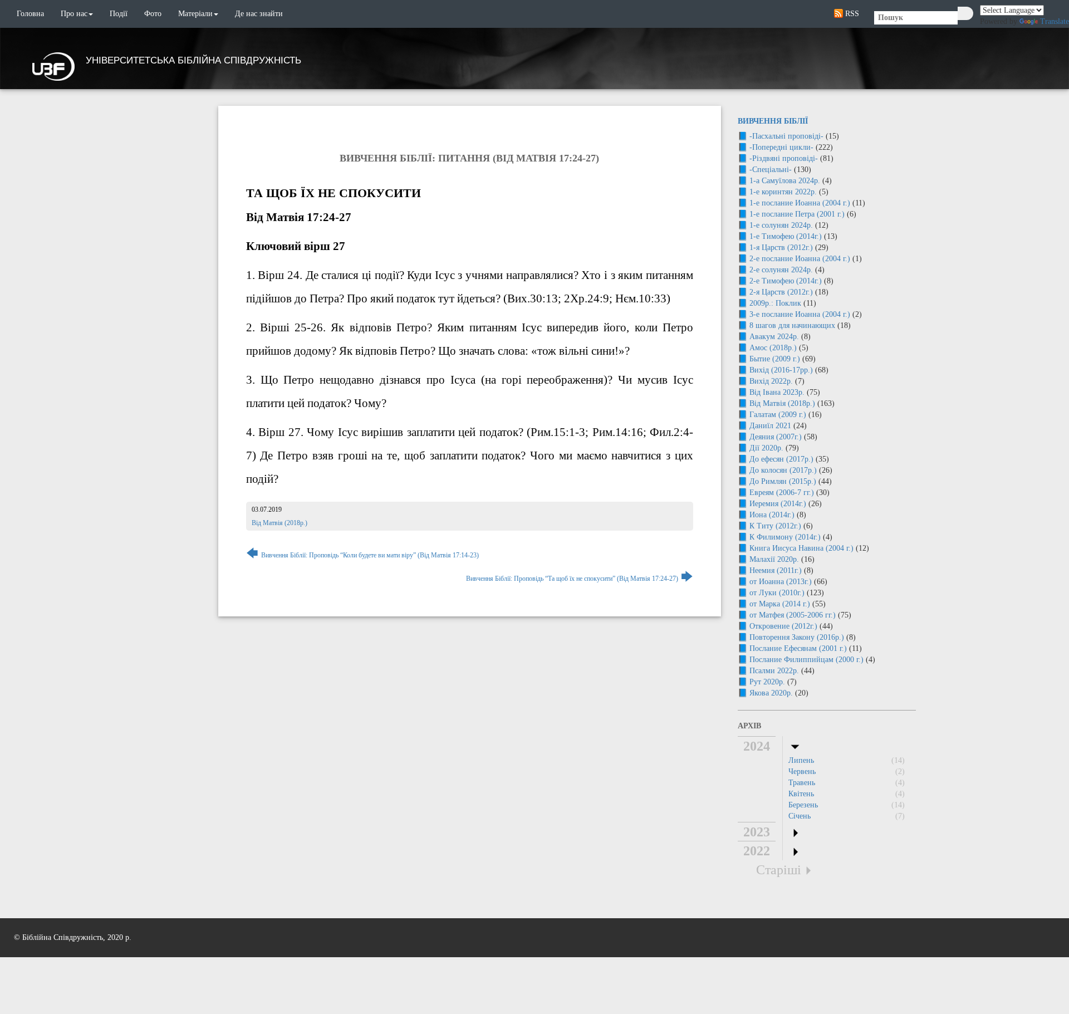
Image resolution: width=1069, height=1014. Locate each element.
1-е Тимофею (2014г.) (785, 236)
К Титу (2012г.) (775, 526)
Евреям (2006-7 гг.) (781, 492)
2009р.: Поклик (775, 303)
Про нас (74, 13)
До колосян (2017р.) (783, 470)
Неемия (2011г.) (775, 570)
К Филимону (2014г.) (785, 537)
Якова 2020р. (771, 693)
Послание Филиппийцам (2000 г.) (806, 659)
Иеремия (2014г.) (777, 503)
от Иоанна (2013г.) (780, 581)
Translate (1054, 21)
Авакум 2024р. (774, 336)
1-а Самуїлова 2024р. (784, 181)
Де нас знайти (259, 13)
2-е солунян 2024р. (781, 270)
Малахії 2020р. (774, 559)
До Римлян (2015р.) (782, 481)
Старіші (778, 870)
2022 (756, 851)
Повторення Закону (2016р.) (796, 637)
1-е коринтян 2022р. (783, 192)
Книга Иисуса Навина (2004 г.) (801, 548)
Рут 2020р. (767, 682)
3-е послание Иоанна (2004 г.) (799, 314)
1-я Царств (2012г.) (781, 247)
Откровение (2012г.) (783, 626)
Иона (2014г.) (772, 515)
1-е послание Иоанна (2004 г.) (799, 203)
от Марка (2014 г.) (779, 604)
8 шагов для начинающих (792, 325)
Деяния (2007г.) (775, 437)
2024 (756, 746)
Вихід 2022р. (771, 381)
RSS (851, 13)
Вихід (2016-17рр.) (781, 370)
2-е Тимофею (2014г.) (785, 281)
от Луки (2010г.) (777, 593)
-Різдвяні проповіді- (783, 158)
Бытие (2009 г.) (774, 359)
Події (119, 13)
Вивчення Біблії (773, 121)
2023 (756, 832)
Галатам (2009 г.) (777, 414)
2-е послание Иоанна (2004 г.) (799, 258)
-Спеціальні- (770, 169)
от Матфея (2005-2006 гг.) (792, 615)
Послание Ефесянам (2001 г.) (798, 648)
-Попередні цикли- (781, 147)
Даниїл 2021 (770, 426)
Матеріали (195, 13)
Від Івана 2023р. (777, 392)
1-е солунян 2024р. (781, 225)
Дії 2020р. (766, 448)
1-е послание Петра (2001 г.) (797, 214)
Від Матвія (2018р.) (279, 523)
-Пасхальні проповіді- (786, 136)
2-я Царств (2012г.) (781, 292)
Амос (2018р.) (773, 348)
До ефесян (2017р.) (781, 459)
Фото (152, 13)
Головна (30, 13)
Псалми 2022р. (774, 671)
